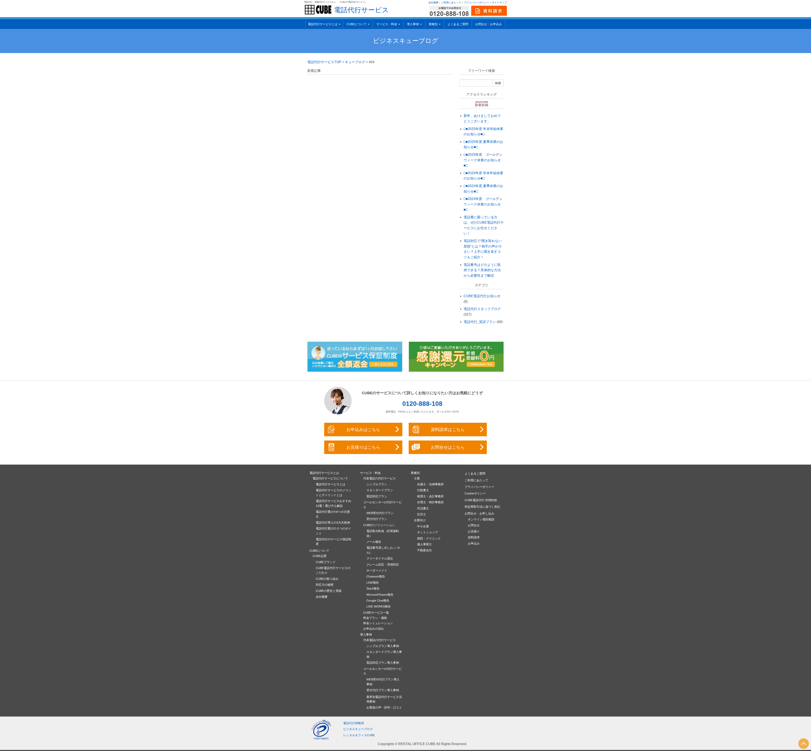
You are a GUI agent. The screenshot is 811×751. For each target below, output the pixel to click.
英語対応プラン (376, 496)
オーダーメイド (376, 570)
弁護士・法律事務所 (430, 484)
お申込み (474, 543)
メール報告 (373, 541)
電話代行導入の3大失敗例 (333, 522)
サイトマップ (499, 2)
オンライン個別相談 (481, 519)
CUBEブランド (326, 562)
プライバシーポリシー (476, 2)
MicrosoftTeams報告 (379, 594)
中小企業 (423, 526)
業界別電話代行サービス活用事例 (384, 699)
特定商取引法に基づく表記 (482, 506)
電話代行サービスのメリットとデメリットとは (333, 492)
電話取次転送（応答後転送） (382, 533)
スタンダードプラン (379, 490)
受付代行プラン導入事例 (382, 690)
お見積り (474, 531)
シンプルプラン (376, 484)
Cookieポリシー (475, 493)
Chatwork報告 (375, 576)
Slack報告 (373, 588)
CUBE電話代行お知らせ (482, 296)
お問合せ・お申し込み (479, 513)
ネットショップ (427, 532)
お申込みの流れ (373, 628)
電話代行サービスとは (330, 484)
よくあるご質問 (458, 24)
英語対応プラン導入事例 (382, 662)
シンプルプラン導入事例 (382, 646)
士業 (417, 478)
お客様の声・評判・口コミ (384, 707)
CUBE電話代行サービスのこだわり (333, 570)
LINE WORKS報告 (378, 606)
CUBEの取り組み (327, 578)
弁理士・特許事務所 (430, 502)
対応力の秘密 (324, 584)
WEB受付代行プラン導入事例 (383, 682)
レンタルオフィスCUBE (359, 735)
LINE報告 (372, 582)
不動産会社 (424, 550)
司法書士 (423, 508)
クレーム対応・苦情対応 (382, 564)
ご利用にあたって (451, 2)
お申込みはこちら (363, 429)
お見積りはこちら (363, 447)
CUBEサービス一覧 (376, 612)
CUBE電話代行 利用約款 (481, 500)
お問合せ (474, 525)
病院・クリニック (429, 538)
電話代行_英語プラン (480, 322)
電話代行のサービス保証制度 (333, 542)
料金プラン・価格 (375, 618)
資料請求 (474, 537)
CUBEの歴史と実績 (329, 590)
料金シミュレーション (378, 623)
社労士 (421, 514)
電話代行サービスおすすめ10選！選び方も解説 (333, 503)
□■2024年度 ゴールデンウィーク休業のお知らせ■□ (483, 204)
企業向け (420, 520)
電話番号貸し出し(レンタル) (383, 550)
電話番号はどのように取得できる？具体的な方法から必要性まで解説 (482, 270)
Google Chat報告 (377, 600)
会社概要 (433, 2)
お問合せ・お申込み (488, 24)
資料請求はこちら (448, 429)
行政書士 (423, 490)
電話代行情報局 (353, 723)
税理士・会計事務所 (430, 496)
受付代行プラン (376, 519)
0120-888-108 (422, 403)
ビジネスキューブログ (405, 40)
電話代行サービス (361, 10)
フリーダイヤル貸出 (379, 558)
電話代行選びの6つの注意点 (333, 514)
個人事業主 (424, 544)
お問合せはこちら (448, 447)
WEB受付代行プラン (380, 513)
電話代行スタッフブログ (482, 309)
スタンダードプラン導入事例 (384, 654)
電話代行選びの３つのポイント (333, 531)
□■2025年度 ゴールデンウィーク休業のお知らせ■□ (483, 160)
